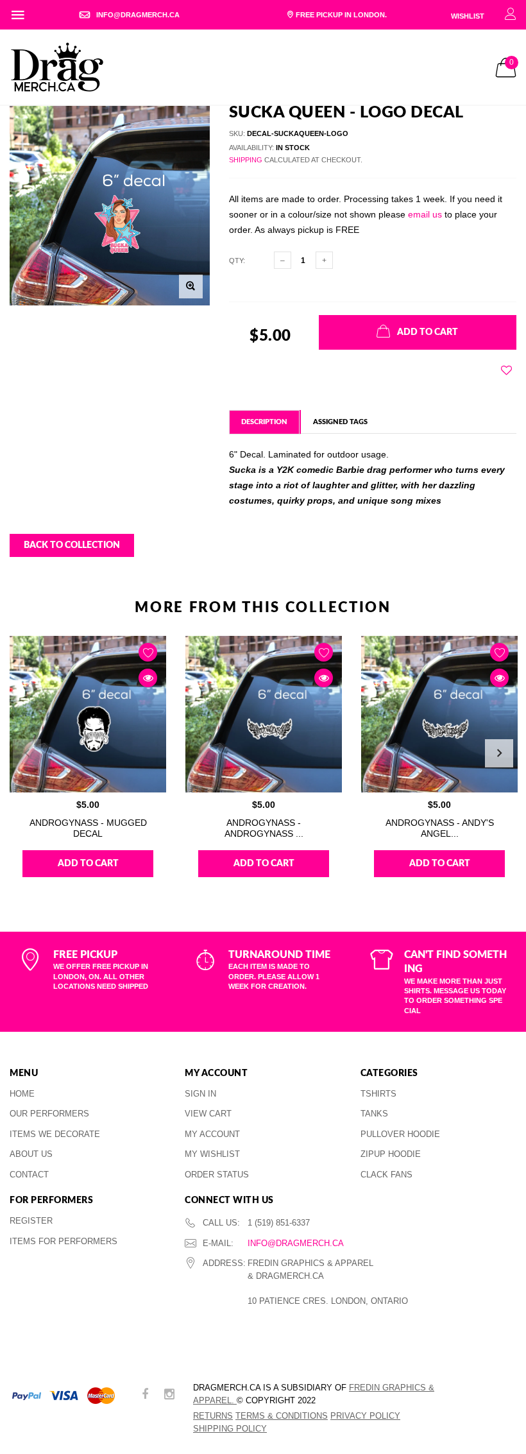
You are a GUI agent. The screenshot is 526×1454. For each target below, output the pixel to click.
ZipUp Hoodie (391, 1154)
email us (425, 214)
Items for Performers (63, 1241)
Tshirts (378, 1094)
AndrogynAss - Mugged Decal (88, 828)
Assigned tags (340, 421)
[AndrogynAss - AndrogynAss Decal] (263, 714)
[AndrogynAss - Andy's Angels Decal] (439, 714)
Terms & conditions (281, 1416)
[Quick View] (148, 678)
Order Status (217, 1174)
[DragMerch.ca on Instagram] (169, 1395)
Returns (213, 1416)
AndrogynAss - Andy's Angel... (440, 828)
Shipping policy (230, 1428)
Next (499, 753)
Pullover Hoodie (400, 1134)
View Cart (208, 1113)
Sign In (200, 1094)
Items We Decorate (55, 1134)
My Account (212, 1134)
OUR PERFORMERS (49, 1113)
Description (264, 421)
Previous (27, 753)
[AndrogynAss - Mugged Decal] (88, 714)
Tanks (374, 1113)
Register (31, 1221)
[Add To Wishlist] (506, 370)
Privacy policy (365, 1416)
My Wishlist (212, 1154)
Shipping (245, 160)
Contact (29, 1174)
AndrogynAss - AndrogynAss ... (264, 828)
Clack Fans (386, 1174)
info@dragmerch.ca (296, 1243)
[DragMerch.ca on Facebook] (145, 1395)
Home (22, 1094)
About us (31, 1154)
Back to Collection (72, 545)
